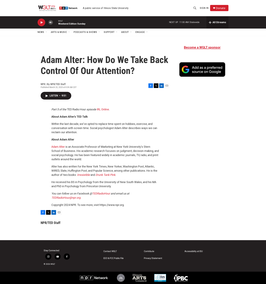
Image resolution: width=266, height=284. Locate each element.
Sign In (204, 8)
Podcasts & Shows (85, 32)
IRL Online (103, 109)
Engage (140, 32)
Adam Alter (58, 146)
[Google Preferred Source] (202, 69)
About (125, 32)
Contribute (149, 251)
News (41, 32)
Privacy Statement (153, 258)
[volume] (50, 22)
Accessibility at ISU (194, 251)
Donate (220, 8)
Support (109, 32)
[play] (41, 22)
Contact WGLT (110, 251)
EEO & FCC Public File (113, 258)
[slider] (55, 22)
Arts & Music (59, 32)
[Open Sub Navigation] (46, 32)
